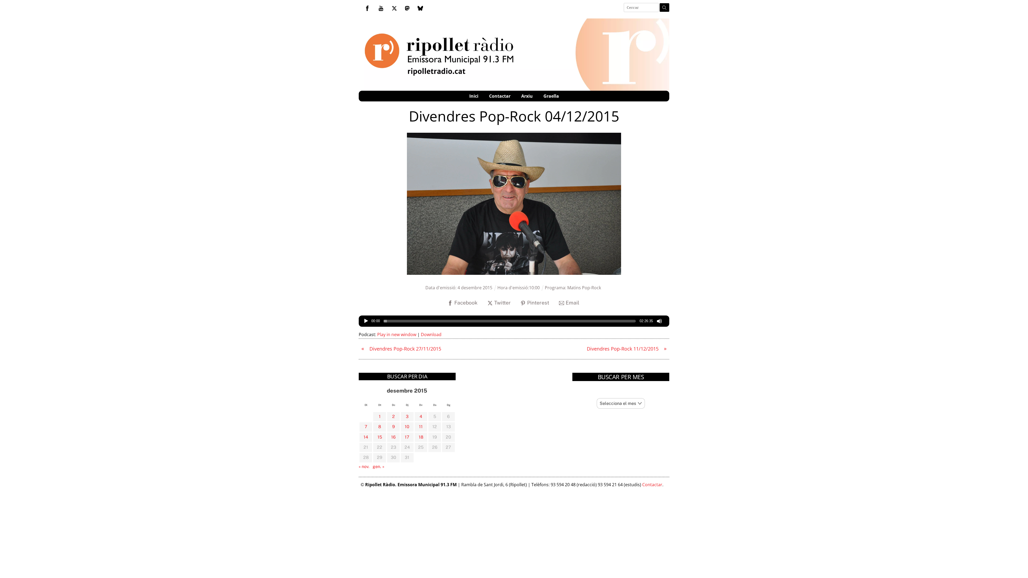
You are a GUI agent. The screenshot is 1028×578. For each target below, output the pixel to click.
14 (366, 437)
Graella (551, 96)
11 (421, 426)
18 (421, 437)
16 (393, 437)
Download (431, 334)
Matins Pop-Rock (584, 288)
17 (407, 437)
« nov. (364, 466)
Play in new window (396, 334)
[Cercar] (664, 7)
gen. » (378, 466)
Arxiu (527, 96)
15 (379, 437)
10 (407, 426)
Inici (473, 96)
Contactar (500, 96)
